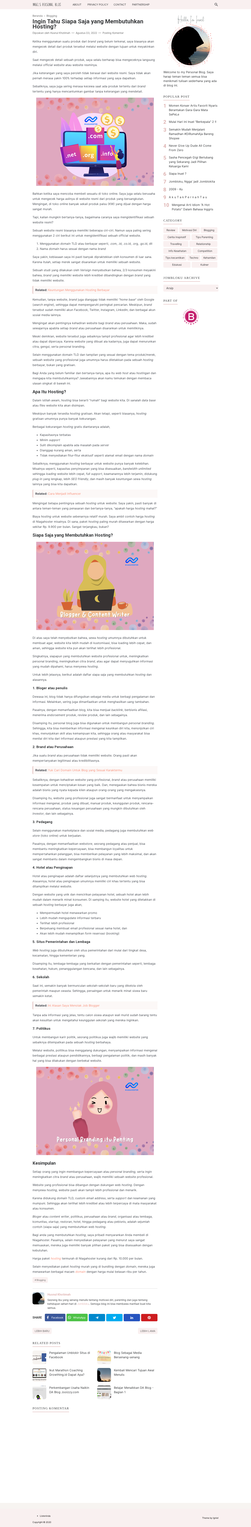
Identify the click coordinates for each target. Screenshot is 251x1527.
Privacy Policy (97, 4)
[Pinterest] (149, 1317)
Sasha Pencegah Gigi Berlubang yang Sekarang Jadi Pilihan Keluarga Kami (191, 162)
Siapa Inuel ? (177, 173)
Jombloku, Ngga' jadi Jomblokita (192, 181)
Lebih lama (147, 1330)
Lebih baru (42, 1330)
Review (170, 230)
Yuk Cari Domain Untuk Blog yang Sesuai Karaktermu (85, 770)
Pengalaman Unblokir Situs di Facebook (69, 1355)
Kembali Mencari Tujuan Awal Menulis (134, 1372)
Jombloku (83, 1303)
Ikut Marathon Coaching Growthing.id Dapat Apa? (66, 1372)
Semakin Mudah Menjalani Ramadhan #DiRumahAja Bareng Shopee (191, 134)
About (77, 4)
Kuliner (204, 264)
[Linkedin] (132, 1317)
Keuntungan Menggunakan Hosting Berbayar (79, 290)
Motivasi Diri (189, 230)
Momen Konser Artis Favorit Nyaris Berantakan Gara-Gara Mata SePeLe (193, 110)
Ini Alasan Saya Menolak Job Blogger (74, 1005)
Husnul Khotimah (59, 1294)
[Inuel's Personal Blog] (47, 4)
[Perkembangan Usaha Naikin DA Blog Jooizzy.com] (39, 1392)
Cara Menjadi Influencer (64, 493)
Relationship (203, 243)
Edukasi (177, 264)
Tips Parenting (204, 237)
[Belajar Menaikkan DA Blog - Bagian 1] (104, 1392)
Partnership (141, 4)
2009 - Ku (176, 189)
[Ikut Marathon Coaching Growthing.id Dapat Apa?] (39, 1375)
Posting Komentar (113, 32)
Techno (193, 257)
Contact (120, 4)
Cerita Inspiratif (177, 237)
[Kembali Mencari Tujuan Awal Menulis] (104, 1375)
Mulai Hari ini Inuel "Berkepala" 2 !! (192, 122)
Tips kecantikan (174, 257)
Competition (205, 250)
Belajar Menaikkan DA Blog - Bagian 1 (133, 1390)
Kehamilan (209, 257)
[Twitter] (114, 1317)
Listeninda (45, 1515)
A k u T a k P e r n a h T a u (188, 197)
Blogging (41, 1280)
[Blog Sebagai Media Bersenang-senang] (104, 1357)
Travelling (176, 243)
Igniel (215, 1518)
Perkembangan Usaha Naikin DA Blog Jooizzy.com (69, 1390)
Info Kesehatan (177, 250)
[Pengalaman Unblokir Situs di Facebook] (39, 1357)
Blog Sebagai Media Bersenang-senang (128, 1355)
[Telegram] (97, 1317)
